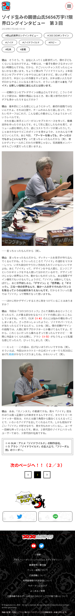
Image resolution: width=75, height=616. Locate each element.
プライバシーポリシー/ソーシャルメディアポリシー (37, 559)
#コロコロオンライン (58, 35)
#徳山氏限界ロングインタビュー (21, 35)
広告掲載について (37, 575)
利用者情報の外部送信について (37, 580)
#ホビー (53, 42)
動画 (11, 354)
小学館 (37, 554)
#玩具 (8, 49)
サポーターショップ (37, 585)
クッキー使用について (37, 570)
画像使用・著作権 (37, 564)
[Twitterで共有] (20, 516)
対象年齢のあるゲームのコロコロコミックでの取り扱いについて (37, 596)
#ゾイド (9, 42)
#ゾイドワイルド (31, 42)
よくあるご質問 (37, 590)
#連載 (23, 49)
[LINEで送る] (55, 516)
